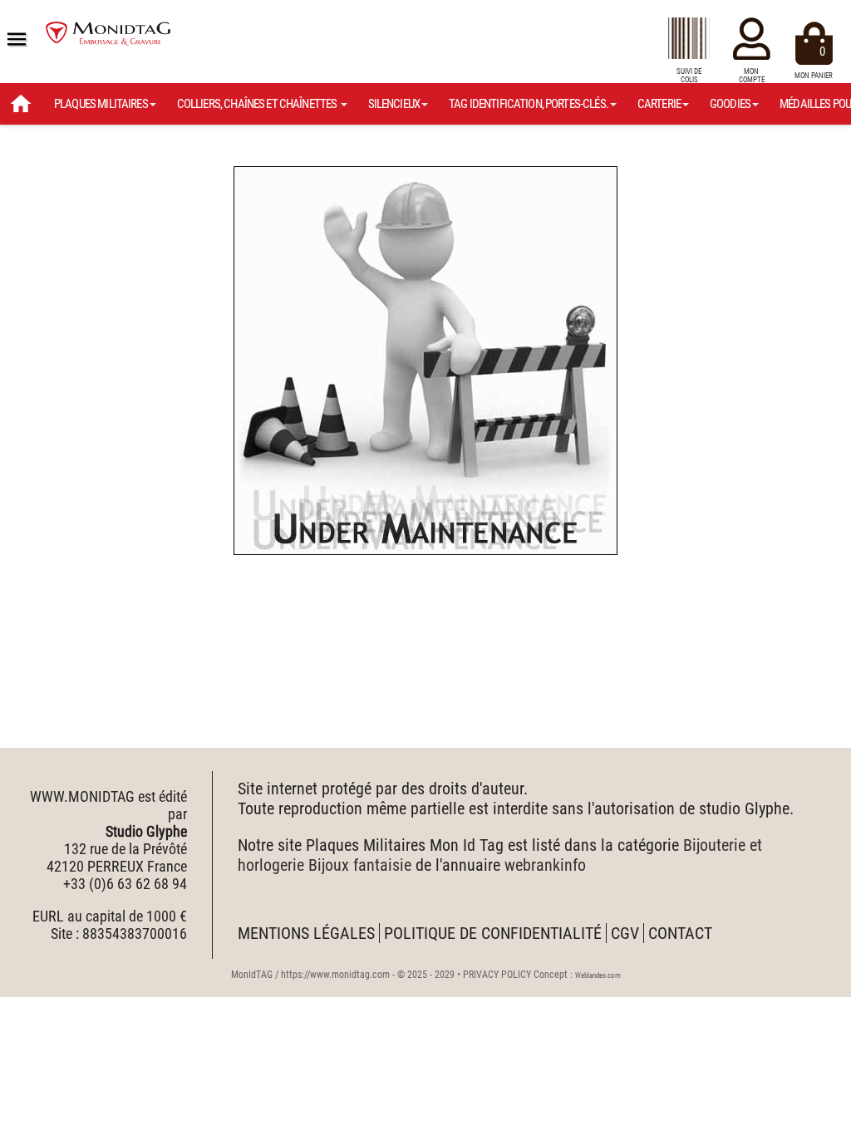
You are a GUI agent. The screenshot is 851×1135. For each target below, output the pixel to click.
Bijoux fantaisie (359, 865)
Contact (680, 933)
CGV (625, 933)
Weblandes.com (598, 975)
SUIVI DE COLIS (688, 75)
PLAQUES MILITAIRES (101, 103)
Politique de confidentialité (493, 933)
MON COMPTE (752, 75)
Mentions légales (306, 933)
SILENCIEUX (394, 103)
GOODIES (730, 103)
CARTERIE (659, 103)
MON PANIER (813, 62)
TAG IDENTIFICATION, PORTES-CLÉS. (528, 103)
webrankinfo (545, 865)
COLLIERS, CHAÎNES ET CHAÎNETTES (258, 103)
